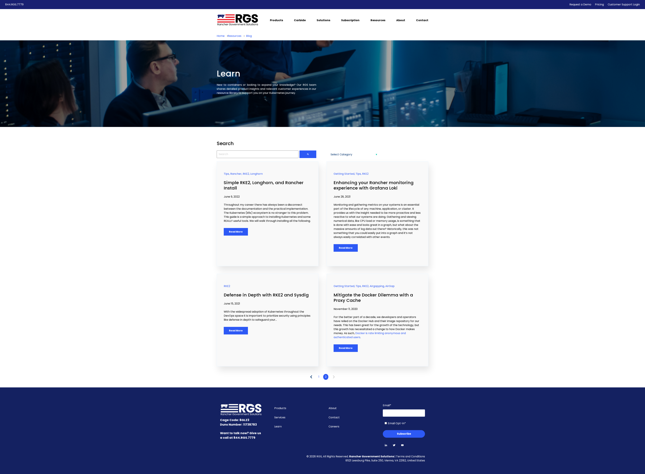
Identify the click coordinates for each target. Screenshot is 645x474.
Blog (249, 36)
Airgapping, (377, 286)
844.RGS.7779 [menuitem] (14, 4)
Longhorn (256, 174)
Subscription (350, 20)
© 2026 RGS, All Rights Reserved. (328, 456)
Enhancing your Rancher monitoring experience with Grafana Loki (374, 185)
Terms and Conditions (410, 456)
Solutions (323, 20)
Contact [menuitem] (334, 417)
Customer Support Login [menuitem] (624, 4)
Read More (236, 231)
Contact (422, 20)
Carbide (300, 20)
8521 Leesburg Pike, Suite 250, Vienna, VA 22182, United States (385, 460)
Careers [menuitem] (334, 426)
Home (221, 36)
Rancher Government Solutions (372, 456)
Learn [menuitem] (278, 426)
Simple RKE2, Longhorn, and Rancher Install (264, 185)
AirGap (390, 286)
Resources (378, 20)
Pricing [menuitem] (599, 4)
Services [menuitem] (279, 417)
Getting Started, (344, 174)
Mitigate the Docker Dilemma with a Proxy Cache (373, 297)
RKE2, (246, 174)
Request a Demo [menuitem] (580, 4)
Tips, (227, 174)
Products (276, 20)
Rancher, (236, 174)
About (400, 20)
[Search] (307, 154)
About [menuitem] (333, 408)
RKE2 (365, 174)
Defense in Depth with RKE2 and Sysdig (266, 295)
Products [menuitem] (280, 408)
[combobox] (257, 154)
